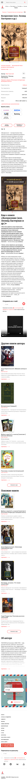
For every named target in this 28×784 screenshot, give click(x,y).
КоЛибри (19, 6)
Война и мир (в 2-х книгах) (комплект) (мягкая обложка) (13, 435)
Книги (16, 7)
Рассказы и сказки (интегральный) (12, 471)
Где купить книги (5, 737)
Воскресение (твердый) (9, 406)
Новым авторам (5, 723)
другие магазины (6, 118)
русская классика (5, 65)
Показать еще (4, 69)
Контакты (3, 735)
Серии (2, 728)
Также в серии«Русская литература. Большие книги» (13, 80)
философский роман (17, 65)
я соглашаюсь (18, 308)
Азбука (6, 6)
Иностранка (13, 6)
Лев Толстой (10, 74)
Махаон (25, 6)
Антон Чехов (4, 619)
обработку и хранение (8, 309)
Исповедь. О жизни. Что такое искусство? (10, 583)
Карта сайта (4, 741)
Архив (2, 730)
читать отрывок (7, 125)
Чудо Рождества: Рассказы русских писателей (12, 616)
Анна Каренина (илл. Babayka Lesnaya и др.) (14, 369)
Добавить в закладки (19, 125)
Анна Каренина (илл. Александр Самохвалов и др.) (11, 547)
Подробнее (4, 379)
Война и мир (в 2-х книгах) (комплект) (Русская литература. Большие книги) (13, 511)
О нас (2, 732)
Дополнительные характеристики (10, 104)
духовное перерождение (7, 67)
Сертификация (5, 739)
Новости (3, 719)
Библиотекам (4, 726)
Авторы (3, 721)
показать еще (14, 485)
